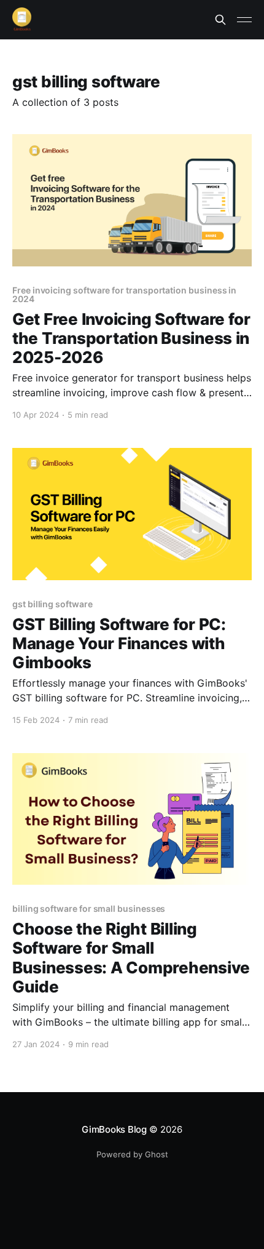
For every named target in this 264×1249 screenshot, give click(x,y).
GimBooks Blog (114, 1129)
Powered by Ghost (132, 1154)
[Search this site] (220, 20)
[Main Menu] (244, 19)
